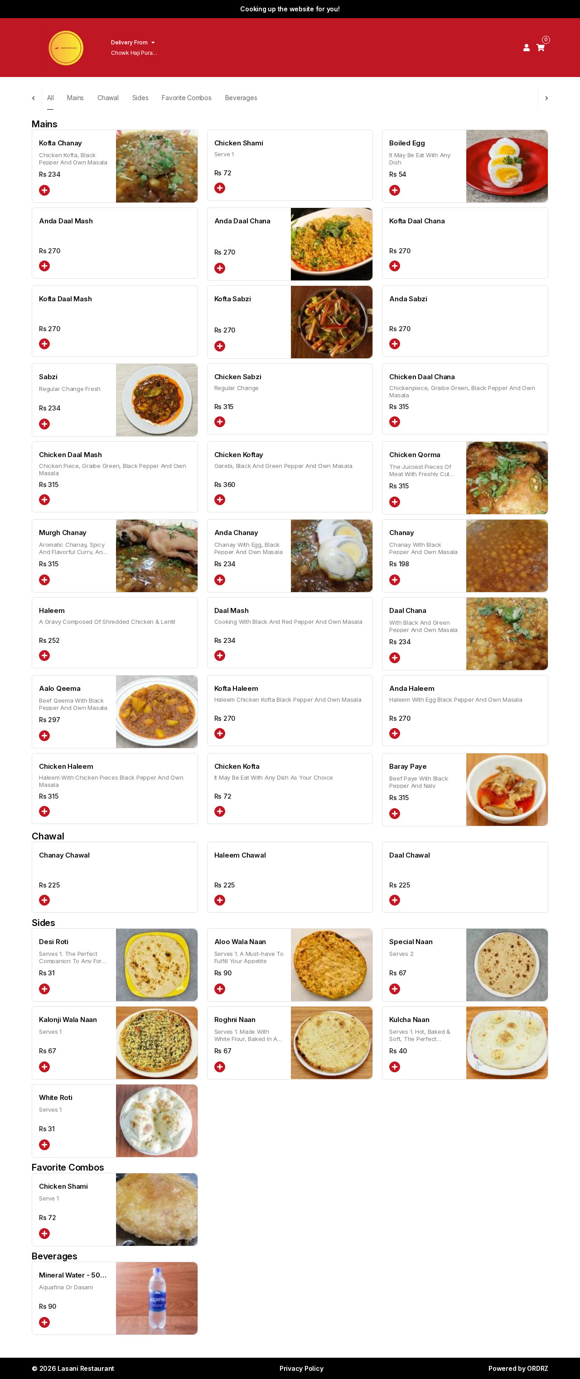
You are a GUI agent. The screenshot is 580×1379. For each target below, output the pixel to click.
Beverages (241, 97)
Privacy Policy (302, 1368)
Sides (140, 97)
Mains (75, 97)
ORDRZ (537, 1368)
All (50, 97)
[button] (44, 190)
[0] (540, 47)
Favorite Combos (186, 97)
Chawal (108, 97)
